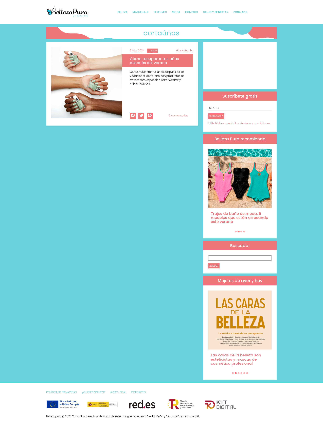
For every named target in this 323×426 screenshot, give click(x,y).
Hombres (191, 12)
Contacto (138, 392)
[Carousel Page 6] (247, 373)
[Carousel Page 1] (236, 231)
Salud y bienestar (215, 12)
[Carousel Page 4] (244, 231)
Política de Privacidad (61, 392)
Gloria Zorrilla (184, 50)
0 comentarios (178, 115)
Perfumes (160, 12)
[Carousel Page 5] (244, 373)
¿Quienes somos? (93, 392)
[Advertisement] (240, 65)
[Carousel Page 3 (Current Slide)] (241, 231)
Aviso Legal (118, 392)
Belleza (122, 12)
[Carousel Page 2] (239, 231)
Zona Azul (240, 12)
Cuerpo (152, 50)
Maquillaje (141, 12)
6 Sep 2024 (137, 50)
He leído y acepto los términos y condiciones (240, 123)
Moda (176, 12)
